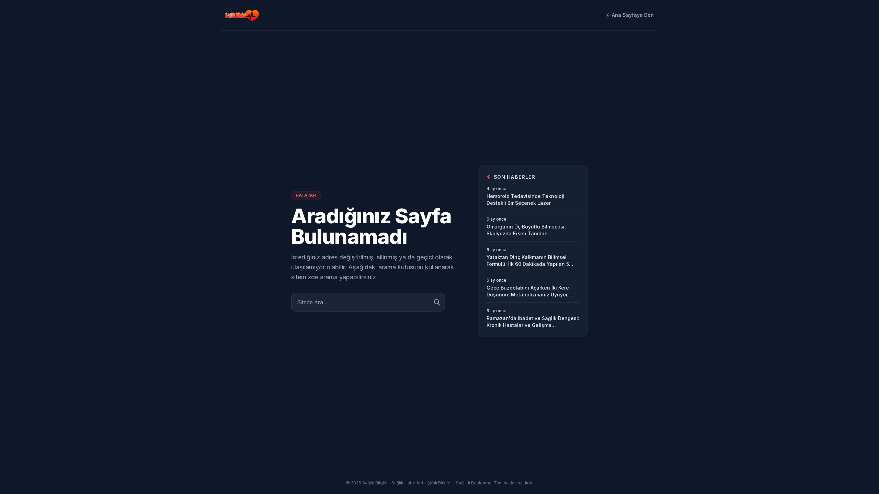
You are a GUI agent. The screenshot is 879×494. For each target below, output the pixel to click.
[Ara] (437, 302)
